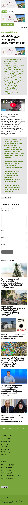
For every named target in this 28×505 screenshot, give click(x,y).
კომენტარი (4, 446)
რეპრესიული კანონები (8, 473)
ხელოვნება (5, 449)
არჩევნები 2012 (6, 197)
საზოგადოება (5, 441)
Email (2, 237)
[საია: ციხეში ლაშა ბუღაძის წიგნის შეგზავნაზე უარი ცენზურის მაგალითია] (14, 325)
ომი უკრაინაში (6, 470)
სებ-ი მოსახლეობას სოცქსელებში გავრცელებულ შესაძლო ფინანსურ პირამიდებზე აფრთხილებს (12, 283)
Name (2, 230)
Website (3, 244)
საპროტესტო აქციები (8, 467)
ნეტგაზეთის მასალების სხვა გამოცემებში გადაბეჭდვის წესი (13, 501)
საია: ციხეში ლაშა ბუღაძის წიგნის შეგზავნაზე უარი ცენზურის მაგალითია (13, 336)
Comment (4, 214)
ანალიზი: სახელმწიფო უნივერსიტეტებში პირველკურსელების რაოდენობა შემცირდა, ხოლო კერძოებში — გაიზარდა (11, 390)
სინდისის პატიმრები (7, 464)
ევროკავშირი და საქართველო (11, 475)
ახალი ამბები (9, 32)
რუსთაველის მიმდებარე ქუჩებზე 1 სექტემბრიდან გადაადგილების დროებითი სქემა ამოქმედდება (12, 362)
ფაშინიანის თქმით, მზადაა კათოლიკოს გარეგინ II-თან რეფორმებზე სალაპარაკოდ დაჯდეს (14, 418)
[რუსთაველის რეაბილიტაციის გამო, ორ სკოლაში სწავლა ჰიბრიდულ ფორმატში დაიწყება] (14, 297)
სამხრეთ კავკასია (7, 452)
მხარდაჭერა (7, 24)
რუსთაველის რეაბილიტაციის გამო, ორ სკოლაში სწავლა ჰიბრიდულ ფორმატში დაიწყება (13, 310)
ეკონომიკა (4, 444)
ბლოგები (4, 454)
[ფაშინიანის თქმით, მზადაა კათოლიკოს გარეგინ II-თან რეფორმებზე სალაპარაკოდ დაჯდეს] (14, 406)
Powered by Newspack (7, 499)
